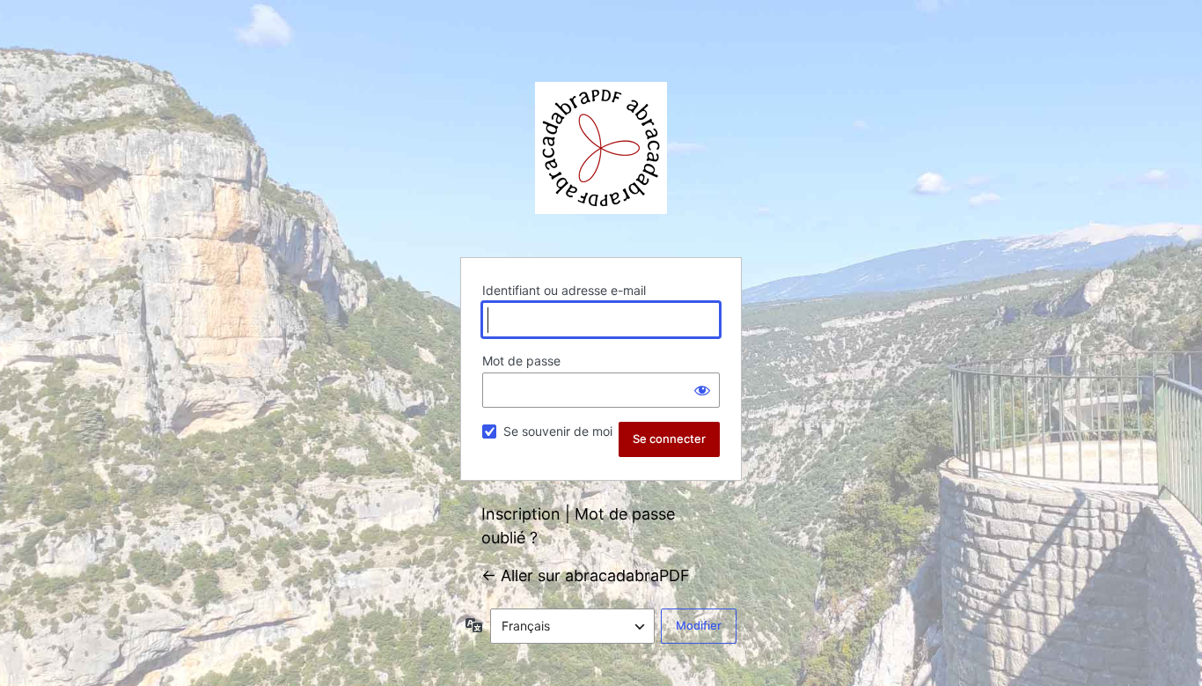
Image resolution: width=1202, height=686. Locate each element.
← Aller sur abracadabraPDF (585, 575)
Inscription (521, 514)
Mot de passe (521, 360)
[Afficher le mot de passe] (702, 390)
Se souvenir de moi (557, 431)
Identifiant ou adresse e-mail (564, 290)
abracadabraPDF (601, 148)
